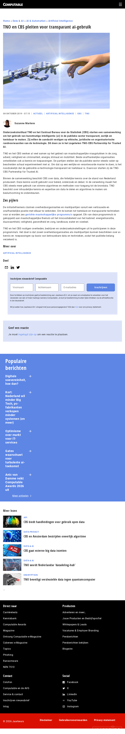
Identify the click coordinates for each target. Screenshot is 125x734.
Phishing (8, 654)
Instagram (73, 706)
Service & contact (13, 694)
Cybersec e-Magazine (15, 642)
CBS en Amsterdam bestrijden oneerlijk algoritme (55, 536)
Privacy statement (104, 720)
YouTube (72, 700)
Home (6, 20)
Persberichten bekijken (75, 642)
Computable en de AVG (16, 688)
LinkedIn (72, 694)
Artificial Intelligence (60, 20)
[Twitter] (18, 267)
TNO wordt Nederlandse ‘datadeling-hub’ (49, 565)
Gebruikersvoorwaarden (73, 720)
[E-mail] (6, 267)
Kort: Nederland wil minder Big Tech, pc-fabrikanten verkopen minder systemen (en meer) (15, 407)
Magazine (8, 630)
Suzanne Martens (24, 123)
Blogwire (67, 648)
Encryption (31, 575)
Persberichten (70, 636)
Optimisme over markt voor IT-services (13, 436)
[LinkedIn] (12, 267)
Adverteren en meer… (74, 612)
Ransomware (10, 660)
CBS (79, 113)
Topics (7, 648)
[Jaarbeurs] (105, 729)
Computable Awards (14, 624)
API (25, 517)
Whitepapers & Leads (74, 624)
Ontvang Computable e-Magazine (22, 636)
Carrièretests (10, 612)
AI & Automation (36, 20)
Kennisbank (9, 618)
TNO (87, 113)
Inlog (6, 706)
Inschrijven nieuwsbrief (16, 700)
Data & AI (18, 20)
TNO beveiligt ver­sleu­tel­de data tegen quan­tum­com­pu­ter (59, 579)
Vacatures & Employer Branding (80, 630)
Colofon (7, 682)
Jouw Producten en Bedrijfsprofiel (82, 618)
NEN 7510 (8, 667)
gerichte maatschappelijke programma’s (48, 214)
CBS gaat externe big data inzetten (45, 551)
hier (76, 307)
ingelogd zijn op (27, 334)
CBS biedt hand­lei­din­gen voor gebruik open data (54, 522)
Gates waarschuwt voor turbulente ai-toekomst (15, 458)
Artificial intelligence (17, 253)
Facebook (72, 682)
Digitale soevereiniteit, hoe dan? (15, 380)
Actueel (38, 113)
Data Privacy (31, 532)
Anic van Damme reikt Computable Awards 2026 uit (14, 482)
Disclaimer (46, 720)
